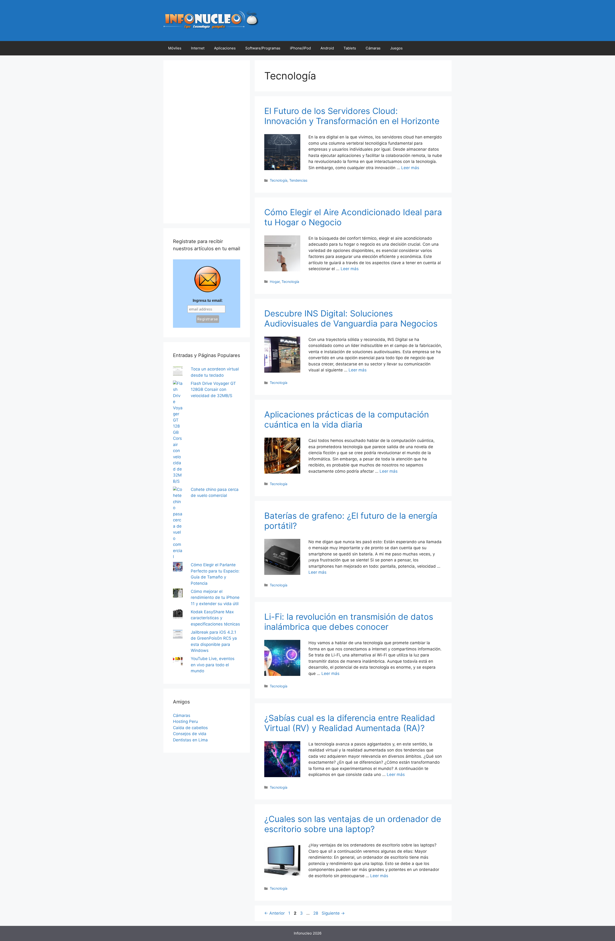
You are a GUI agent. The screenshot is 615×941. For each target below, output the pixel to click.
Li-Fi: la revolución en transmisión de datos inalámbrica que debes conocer (348, 622)
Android (327, 48)
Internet (197, 48)
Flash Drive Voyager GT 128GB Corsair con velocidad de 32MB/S (213, 389)
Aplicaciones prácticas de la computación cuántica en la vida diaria (346, 419)
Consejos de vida (189, 733)
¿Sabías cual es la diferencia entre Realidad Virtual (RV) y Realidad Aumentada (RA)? (349, 723)
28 (316, 913)
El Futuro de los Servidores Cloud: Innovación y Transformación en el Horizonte (351, 116)
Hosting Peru (185, 721)
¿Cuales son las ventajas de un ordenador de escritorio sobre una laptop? (352, 824)
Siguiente (333, 913)
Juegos (396, 48)
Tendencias (298, 180)
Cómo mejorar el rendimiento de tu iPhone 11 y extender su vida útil (215, 597)
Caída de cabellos (190, 727)
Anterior (274, 913)
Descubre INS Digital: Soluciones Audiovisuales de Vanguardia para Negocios (350, 318)
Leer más (410, 167)
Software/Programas (262, 48)
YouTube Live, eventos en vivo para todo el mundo (212, 664)
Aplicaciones (225, 48)
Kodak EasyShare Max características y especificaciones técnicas (215, 617)
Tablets (350, 48)
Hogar (275, 282)
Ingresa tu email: (208, 300)
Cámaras (373, 48)
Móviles (174, 48)
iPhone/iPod (300, 48)
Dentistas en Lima (190, 740)
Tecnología (278, 180)
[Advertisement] (206, 142)
